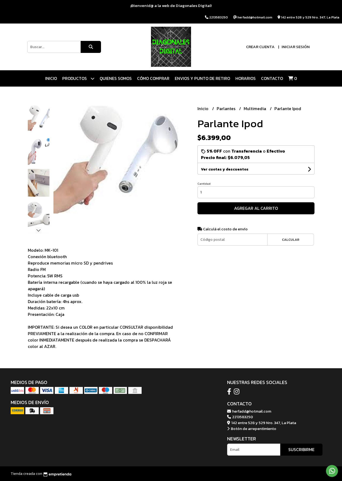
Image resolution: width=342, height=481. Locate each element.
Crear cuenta (260, 47)
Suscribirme (301, 449)
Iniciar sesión (296, 47)
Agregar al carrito (256, 208)
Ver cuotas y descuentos (224, 169)
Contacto (272, 78)
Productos (75, 78)
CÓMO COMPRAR (153, 78)
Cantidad (204, 183)
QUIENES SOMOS (116, 78)
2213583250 (242, 417)
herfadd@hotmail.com (251, 411)
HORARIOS (245, 78)
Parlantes (226, 108)
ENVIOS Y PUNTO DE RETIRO (202, 78)
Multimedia (255, 108)
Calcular (290, 239)
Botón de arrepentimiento (253, 429)
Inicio (51, 78)
